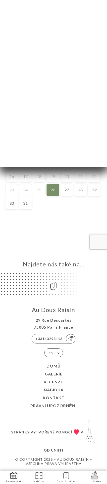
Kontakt (53, 397)
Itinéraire (94, 481)
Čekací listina (66, 481)
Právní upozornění (53, 405)
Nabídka (53, 389)
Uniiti (57, 450)
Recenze (53, 381)
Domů (54, 366)
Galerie (53, 373)
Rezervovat (13, 481)
